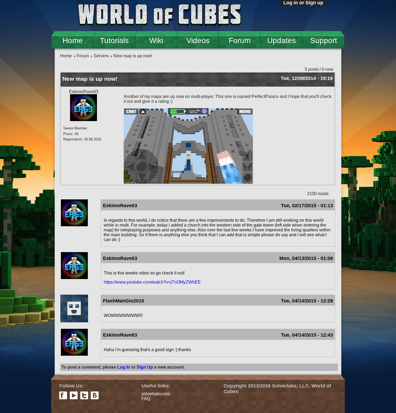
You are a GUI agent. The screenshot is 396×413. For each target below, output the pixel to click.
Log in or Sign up (303, 2)
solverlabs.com (155, 393)
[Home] (159, 15)
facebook (63, 395)
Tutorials (114, 40)
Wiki (156, 40)
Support (323, 40)
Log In (123, 367)
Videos (198, 40)
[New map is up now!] (188, 182)
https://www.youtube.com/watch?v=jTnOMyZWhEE (152, 282)
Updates (281, 40)
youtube (74, 395)
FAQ (145, 398)
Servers (101, 56)
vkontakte (95, 395)
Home (72, 40)
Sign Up (145, 367)
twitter (84, 395)
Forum (240, 40)
